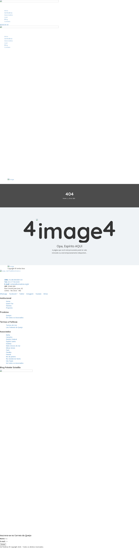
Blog (6, 19)
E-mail (2, 541)
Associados (8, 15)
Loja (5, 17)
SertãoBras (8, 13)
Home (65, 198)
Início (6, 11)
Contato (7, 21)
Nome (2, 539)
